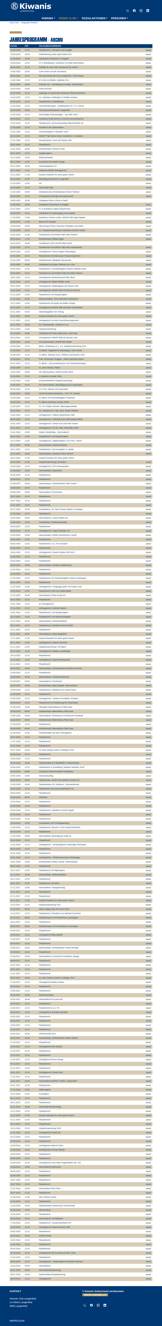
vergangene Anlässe (29, 23)
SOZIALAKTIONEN (93, 18)
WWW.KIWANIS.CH (95, 1294)
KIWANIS (47, 18)
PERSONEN (118, 18)
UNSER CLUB (67, 18)
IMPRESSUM (17, 1320)
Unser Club (14, 23)
